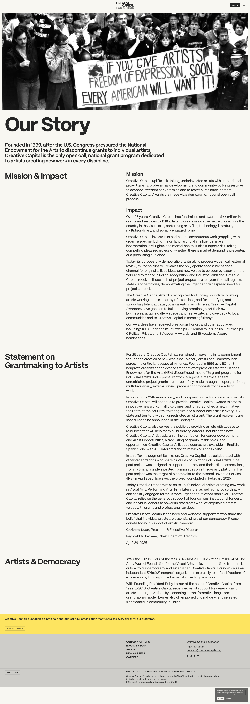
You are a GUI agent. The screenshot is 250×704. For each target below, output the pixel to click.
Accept (220, 698)
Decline (228, 698)
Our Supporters (138, 641)
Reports (190, 671)
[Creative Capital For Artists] (125, 5)
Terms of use (150, 671)
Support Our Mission (15, 628)
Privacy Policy (134, 671)
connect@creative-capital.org (204, 650)
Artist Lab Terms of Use (171, 671)
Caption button (245, 107)
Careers (132, 657)
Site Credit (172, 682)
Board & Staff (136, 645)
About (130, 649)
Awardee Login (12, 672)
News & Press (135, 653)
